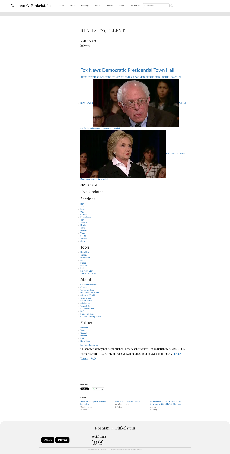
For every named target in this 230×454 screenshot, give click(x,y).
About (72, 5)
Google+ (83, 333)
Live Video (84, 252)
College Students (87, 290)
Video (82, 207)
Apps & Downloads (88, 274)
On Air (83, 241)
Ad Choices (85, 303)
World (82, 233)
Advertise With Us (87, 295)
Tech (82, 220)
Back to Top (93, 345)
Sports (83, 236)
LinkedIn (83, 336)
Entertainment (86, 217)
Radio (82, 268)
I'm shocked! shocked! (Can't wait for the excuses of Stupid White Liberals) (165, 402)
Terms (84, 358)
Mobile (83, 263)
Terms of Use (85, 298)
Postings (85, 5)
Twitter (83, 330)
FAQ (82, 311)
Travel (82, 228)
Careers (83, 287)
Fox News (84, 345)
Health (83, 225)
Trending (83, 255)
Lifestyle (83, 231)
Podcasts (84, 266)
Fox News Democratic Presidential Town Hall (127, 70)
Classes (109, 5)
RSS (82, 338)
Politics (83, 209)
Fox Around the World (89, 293)
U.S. (82, 212)
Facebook (84, 328)
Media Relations (87, 314)
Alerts (82, 260)
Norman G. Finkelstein (31, 5)
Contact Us (135, 5)
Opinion (83, 215)
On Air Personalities (88, 285)
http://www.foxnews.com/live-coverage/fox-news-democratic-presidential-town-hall (131, 76)
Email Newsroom (87, 309)
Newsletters (85, 258)
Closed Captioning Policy (90, 317)
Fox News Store (86, 271)
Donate (48, 440)
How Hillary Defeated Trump (127, 401)
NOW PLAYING (86, 103)
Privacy (177, 353)
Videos (121, 5)
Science (83, 223)
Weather (83, 239)
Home (61, 5)
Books (97, 5)
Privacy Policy (86, 301)
